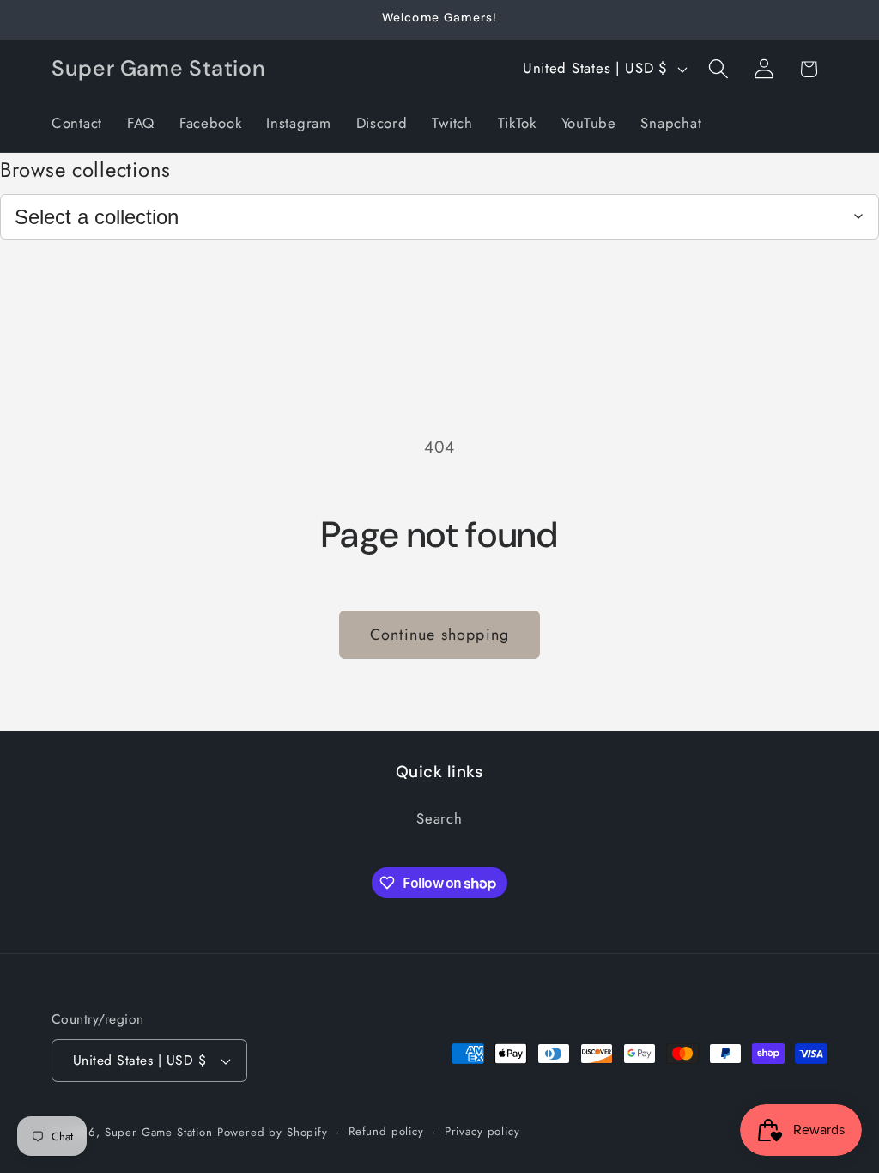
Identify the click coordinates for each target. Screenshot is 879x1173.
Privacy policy (482, 1131)
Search (439, 818)
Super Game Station (159, 1132)
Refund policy (386, 1131)
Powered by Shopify (272, 1132)
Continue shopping (439, 634)
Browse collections (85, 170)
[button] (718, 69)
